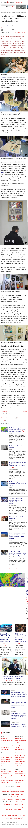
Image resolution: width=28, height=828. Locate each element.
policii (3, 172)
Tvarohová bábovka (20, 761)
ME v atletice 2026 (5, 761)
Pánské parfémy (18, 809)
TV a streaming (12, 505)
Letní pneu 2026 (19, 771)
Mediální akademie (9, 817)
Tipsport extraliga (5, 759)
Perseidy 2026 (18, 789)
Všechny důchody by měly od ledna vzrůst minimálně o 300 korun (13, 677)
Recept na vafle (18, 763)
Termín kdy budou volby (7, 745)
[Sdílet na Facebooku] (6, 413)
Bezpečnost (12, 520)
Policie (3, 77)
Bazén (12, 794)
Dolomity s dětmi (5, 782)
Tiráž (24, 815)
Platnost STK (18, 782)
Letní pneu (6, 807)
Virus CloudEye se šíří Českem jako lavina (18, 517)
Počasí (10, 433)
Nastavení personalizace (14, 820)
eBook (4, 30)
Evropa (10, 449)
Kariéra (19, 815)
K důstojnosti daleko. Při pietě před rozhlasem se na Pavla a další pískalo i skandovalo (17, 463)
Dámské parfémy (18, 804)
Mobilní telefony (19, 802)
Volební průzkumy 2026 (7, 740)
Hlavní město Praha (13, 469)
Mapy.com (18, 786)
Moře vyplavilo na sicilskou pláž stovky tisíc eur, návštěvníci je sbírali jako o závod (17, 535)
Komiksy (14, 417)
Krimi (10, 487)
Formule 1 (3, 763)
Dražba (12, 420)
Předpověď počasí (9, 789)
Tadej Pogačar (18, 745)
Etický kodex (19, 817)
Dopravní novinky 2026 (20, 775)
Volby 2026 (4, 738)
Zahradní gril (17, 799)
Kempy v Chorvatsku (6, 771)
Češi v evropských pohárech (17, 791)
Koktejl (10, 540)
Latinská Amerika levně (7, 780)
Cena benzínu (5, 791)
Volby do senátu (5, 747)
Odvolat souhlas (18, 818)
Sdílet (10, 30)
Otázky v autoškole (19, 780)
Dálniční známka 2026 (20, 773)
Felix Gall (17, 747)
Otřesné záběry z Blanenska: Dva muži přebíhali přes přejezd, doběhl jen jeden (5, 637)
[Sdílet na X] (9, 413)
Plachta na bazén (19, 794)
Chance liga (4, 755)
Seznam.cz (19, 2)
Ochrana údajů (8, 818)
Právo (2, 25)
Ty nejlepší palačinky (20, 755)
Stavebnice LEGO (8, 804)
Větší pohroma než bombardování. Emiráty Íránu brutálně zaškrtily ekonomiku (17, 553)
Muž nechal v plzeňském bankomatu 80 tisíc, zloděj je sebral (17, 483)
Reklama (14, 815)
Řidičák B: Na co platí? (20, 778)
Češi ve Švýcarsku (5, 778)
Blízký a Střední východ (14, 556)
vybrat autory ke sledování (6, 27)
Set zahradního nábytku (7, 799)
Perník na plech (18, 765)
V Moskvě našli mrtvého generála (16, 446)
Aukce (7, 420)
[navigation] (2, 2)
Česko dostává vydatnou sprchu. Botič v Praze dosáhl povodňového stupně (17, 429)
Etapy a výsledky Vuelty (20, 740)
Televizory (20, 807)
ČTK (9, 25)
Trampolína (7, 796)
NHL (2, 765)
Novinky (6, 25)
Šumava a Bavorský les (7, 775)
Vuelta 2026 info (19, 738)
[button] (14, 65)
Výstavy (3, 420)
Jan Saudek (20, 417)
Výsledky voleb (5, 742)
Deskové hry (13, 807)
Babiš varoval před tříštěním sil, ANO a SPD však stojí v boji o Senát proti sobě (20, 637)
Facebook (4, 815)
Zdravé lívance (18, 759)
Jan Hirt (17, 742)
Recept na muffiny (19, 757)
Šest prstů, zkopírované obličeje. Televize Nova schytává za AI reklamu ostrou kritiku (17, 500)
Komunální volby (5, 749)
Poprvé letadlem (5, 773)
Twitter (9, 815)
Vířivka (23, 799)
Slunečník (13, 796)
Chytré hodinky (8, 809)
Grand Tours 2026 (19, 749)
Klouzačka (19, 796)
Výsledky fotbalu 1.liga (6, 757)
